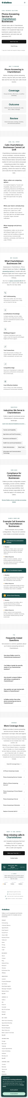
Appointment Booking (7, 1023)
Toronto (4, 1064)
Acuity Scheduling (6, 1051)
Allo (3, 1002)
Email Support (5, 930)
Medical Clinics (5, 991)
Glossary (4, 968)
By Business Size (6, 970)
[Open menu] (24, 2)
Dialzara (4, 1012)
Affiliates (4, 972)
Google (3, 1041)
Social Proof (5, 932)
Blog (3, 960)
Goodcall (4, 1007)
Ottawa (3, 1071)
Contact (3, 958)
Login (3, 949)
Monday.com (5, 1055)
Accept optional (14, 1093)
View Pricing (14, 46)
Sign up (3, 947)
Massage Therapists (6, 988)
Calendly (4, 1046)
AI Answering (5, 923)
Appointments (5, 927)
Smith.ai (3, 999)
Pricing (3, 944)
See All (3, 993)
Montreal (4, 1066)
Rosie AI (4, 1004)
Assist (3, 942)
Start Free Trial (14, 41)
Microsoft (4, 1043)
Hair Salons (4, 983)
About (3, 955)
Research (4, 965)
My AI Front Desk (6, 1009)
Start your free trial (13, 853)
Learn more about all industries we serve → (14, 423)
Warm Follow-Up (6, 1030)
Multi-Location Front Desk (8, 1032)
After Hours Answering (7, 1020)
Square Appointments (7, 1048)
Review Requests (6, 1027)
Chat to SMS (5, 935)
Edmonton (4, 1074)
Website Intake (5, 1025)
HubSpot (4, 1053)
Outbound (4, 940)
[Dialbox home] (7, 2)
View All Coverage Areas (13, 764)
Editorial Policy (5, 963)
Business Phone (5, 937)
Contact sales (14, 858)
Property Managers (6, 981)
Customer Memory (6, 925)
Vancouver (4, 1069)
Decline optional (14, 1089)
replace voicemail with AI (16, 281)
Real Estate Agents (6, 986)
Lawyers (4, 979)
